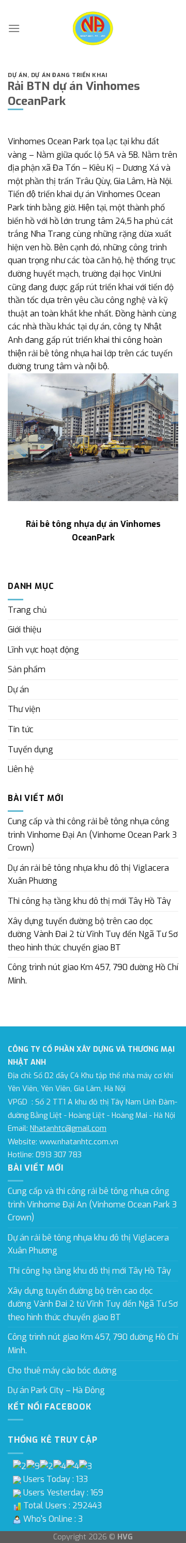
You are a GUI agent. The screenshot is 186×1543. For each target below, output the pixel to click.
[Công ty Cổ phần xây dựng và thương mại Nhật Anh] (93, 28)
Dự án (17, 75)
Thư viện (24, 709)
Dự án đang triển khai (69, 75)
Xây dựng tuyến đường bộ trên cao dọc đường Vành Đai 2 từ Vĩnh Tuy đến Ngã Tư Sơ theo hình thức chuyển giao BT (93, 934)
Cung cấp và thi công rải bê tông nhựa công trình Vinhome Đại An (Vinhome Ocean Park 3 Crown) (92, 834)
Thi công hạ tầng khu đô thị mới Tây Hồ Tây (89, 901)
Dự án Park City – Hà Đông (56, 1390)
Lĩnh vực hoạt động (43, 649)
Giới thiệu (24, 629)
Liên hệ (21, 769)
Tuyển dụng (30, 749)
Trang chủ (27, 609)
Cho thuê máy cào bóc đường (62, 1370)
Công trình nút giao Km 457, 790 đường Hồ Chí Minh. (93, 974)
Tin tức (21, 729)
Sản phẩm (26, 669)
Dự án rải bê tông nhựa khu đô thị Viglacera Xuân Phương (88, 875)
